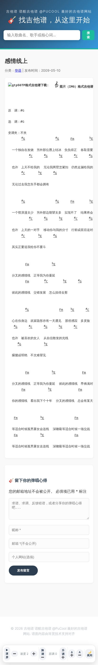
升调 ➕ (63, 654)
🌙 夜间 (89, 654)
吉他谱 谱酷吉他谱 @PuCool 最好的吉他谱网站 (49, 11)
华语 (18, 70)
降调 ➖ (42, 654)
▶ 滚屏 (7, 654)
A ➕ (72, 653)
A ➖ (79, 653)
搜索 (88, 35)
